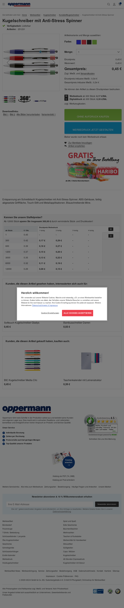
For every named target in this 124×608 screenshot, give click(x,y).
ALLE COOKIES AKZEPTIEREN (77, 313)
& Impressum (52, 305)
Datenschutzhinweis (39, 305)
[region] (62, 304)
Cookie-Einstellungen (50, 313)
